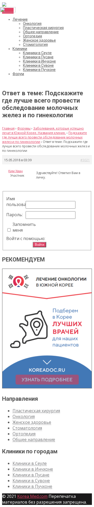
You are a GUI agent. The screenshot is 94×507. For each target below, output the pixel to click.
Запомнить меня (22, 227)
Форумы (24, 128)
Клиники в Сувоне (38, 65)
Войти (39, 245)
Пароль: (14, 215)
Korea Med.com (32, 496)
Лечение (20, 19)
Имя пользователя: (15, 201)
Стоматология (35, 44)
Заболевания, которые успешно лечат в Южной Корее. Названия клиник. (43, 130)
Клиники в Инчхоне (39, 61)
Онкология (32, 23)
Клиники (20, 49)
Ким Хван (15, 171)
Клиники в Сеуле (37, 53)
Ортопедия (32, 36)
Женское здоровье (39, 40)
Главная (8, 128)
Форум (18, 74)
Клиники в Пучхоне (39, 70)
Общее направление (41, 32)
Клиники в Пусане (38, 57)
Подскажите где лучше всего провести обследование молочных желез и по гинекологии (44, 137)
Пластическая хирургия (43, 28)
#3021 (85, 160)
